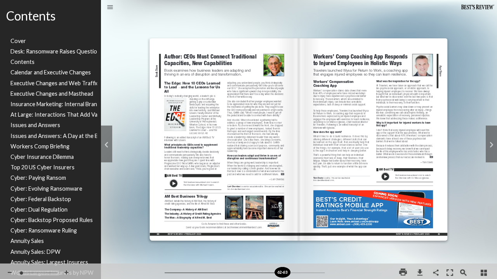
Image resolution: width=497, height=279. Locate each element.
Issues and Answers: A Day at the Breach (53, 136)
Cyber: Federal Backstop (40, 199)
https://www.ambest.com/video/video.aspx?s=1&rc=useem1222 (193, 173)
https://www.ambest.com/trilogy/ (224, 193)
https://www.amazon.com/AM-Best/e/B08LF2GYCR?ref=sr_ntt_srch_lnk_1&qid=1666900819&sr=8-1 (273, 224)
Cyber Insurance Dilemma (42, 156)
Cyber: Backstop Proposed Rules (51, 220)
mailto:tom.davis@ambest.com (325, 179)
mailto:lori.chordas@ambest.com (240, 188)
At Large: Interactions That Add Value (53, 114)
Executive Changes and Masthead (51, 93)
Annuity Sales (27, 241)
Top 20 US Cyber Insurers (42, 167)
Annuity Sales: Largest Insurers (49, 262)
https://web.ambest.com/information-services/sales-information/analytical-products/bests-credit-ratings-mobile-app (373, 190)
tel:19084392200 (363, 223)
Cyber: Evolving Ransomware (46, 188)
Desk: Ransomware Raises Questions (53, 51)
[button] (110, 8)
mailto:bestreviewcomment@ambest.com (224, 226)
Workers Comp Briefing (40, 146)
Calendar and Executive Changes (50, 72)
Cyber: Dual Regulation (39, 209)
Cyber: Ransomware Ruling (43, 230)
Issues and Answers (35, 125)
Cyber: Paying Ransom (38, 177)
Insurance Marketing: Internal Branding (53, 104)
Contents (22, 62)
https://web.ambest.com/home (119, 216)
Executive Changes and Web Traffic (53, 83)
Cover (18, 41)
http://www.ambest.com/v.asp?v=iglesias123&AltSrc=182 (404, 167)
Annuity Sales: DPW (35, 251)
